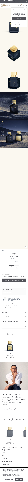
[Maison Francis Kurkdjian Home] (5, 5)
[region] (14, 474)
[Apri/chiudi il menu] (26, 5)
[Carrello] (23, 5)
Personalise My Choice (9, 479)
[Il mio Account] (21, 5)
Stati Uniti (19, 18)
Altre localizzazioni (19, 24)
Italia (19, 22)
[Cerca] (18, 5)
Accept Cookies (19, 479)
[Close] (26, 1)
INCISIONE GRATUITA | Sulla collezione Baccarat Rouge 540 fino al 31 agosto (14, 1)
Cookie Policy (16, 477)
